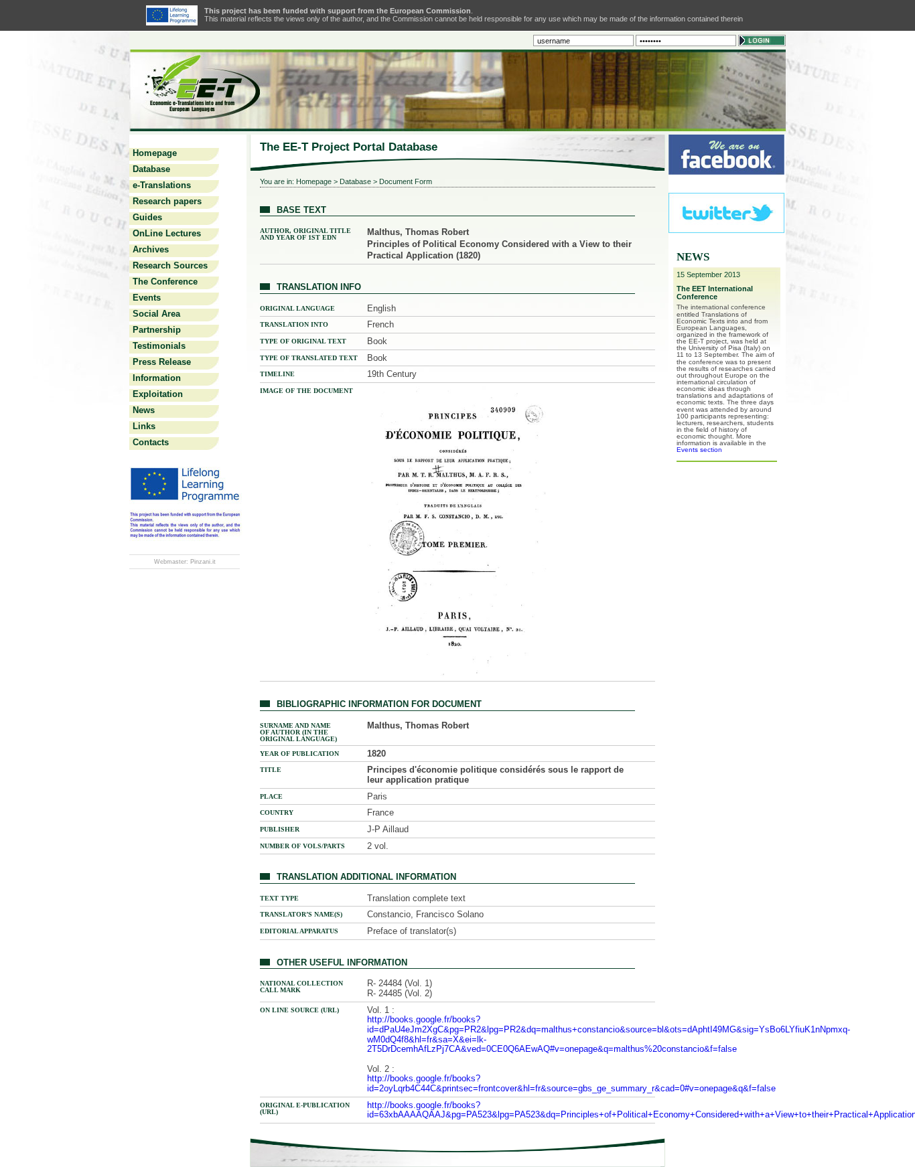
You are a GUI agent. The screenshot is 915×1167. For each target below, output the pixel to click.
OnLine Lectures (167, 233)
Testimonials (159, 346)
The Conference (165, 282)
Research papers (167, 201)
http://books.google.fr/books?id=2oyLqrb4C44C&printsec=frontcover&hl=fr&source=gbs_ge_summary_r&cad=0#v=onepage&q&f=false (571, 1083)
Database (151, 169)
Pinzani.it (203, 561)
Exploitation (158, 394)
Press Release (162, 362)
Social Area (156, 314)
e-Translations (162, 185)
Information (157, 378)
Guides (147, 217)
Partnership (157, 330)
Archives (151, 249)
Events (147, 298)
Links (144, 426)
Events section (699, 449)
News (144, 410)
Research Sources (170, 265)
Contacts (151, 442)
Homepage (155, 153)
